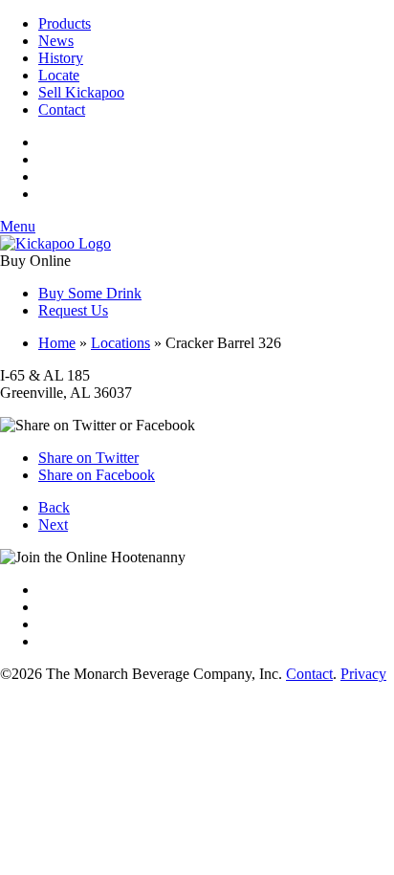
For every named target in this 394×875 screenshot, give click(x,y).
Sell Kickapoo (81, 92)
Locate (58, 75)
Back (54, 507)
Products (64, 23)
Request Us (73, 310)
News (56, 41)
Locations (120, 343)
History (60, 58)
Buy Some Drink (90, 293)
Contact (61, 109)
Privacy (363, 674)
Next (53, 524)
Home (57, 343)
